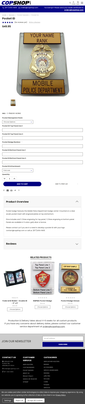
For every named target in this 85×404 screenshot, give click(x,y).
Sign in (25, 379)
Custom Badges (28, 367)
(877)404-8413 (11, 7)
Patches (47, 379)
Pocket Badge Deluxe (70, 301)
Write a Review (34, 22)
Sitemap (25, 382)
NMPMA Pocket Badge (42, 301)
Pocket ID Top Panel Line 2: (12, 134)
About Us (26, 373)
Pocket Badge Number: (12, 142)
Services (47, 388)
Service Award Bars (51, 370)
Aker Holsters (28, 364)
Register (34, 379)
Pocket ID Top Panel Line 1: (12, 126)
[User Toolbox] (73, 2)
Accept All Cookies (35, 400)
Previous (2, 277)
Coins (46, 382)
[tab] (42, 201)
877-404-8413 (8, 372)
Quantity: (6, 174)
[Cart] (78, 2)
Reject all (19, 400)
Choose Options (15, 309)
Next (82, 277)
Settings (7, 400)
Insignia (46, 373)
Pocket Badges (28, 370)
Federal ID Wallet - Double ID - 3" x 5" (14, 302)
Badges (46, 364)
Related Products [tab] (40, 257)
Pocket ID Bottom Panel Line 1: (14, 150)
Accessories (48, 367)
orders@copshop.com (29, 7)
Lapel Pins (47, 376)
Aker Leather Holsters (51, 361)
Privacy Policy (28, 376)
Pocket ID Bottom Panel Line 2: (14, 158)
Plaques (46, 385)
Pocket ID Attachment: (11, 166)
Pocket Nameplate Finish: (12, 118)
